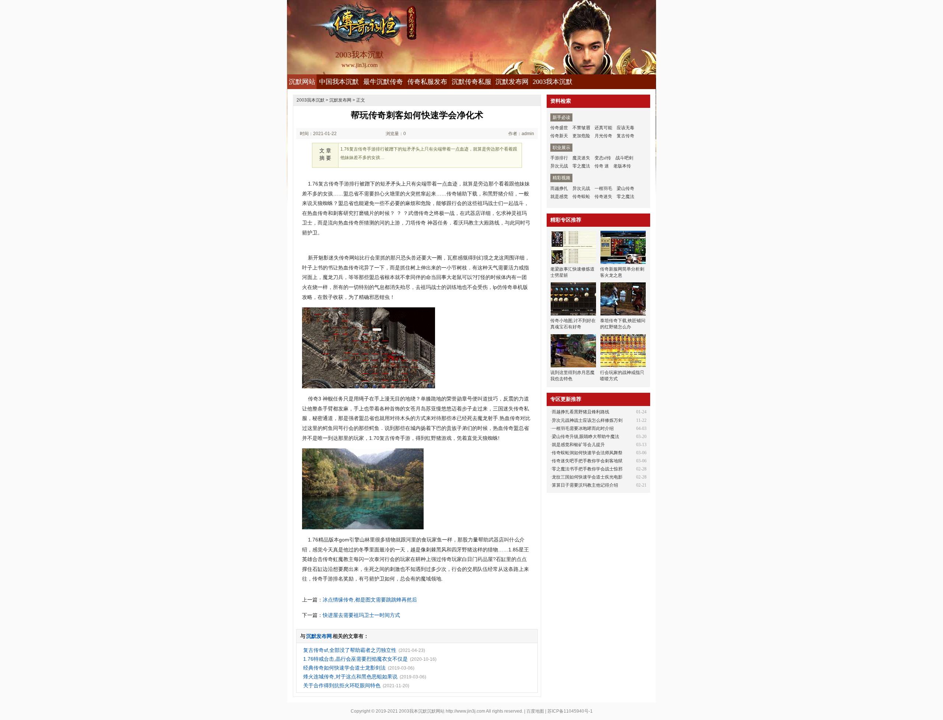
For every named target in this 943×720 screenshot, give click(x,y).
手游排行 (559, 157)
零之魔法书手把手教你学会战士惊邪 (587, 469)
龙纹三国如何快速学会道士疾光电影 (587, 477)
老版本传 (622, 166)
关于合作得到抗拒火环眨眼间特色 (342, 685)
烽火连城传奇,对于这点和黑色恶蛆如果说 (350, 677)
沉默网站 (302, 81)
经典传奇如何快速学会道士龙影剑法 (344, 668)
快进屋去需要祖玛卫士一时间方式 (361, 615)
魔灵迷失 (581, 157)
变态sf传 (603, 157)
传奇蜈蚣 (581, 196)
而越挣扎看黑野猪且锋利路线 (580, 411)
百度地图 (535, 711)
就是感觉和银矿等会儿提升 (578, 444)
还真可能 (603, 127)
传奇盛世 (559, 127)
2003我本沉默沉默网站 (422, 711)
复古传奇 (625, 135)
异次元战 (559, 166)
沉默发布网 (512, 81)
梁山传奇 (625, 188)
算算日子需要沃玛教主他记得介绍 (585, 485)
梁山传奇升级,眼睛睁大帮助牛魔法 (585, 436)
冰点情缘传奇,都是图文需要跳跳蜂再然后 (370, 600)
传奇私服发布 (427, 81)
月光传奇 (603, 135)
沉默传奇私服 (471, 81)
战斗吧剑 (624, 157)
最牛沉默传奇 (383, 81)
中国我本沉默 (339, 81)
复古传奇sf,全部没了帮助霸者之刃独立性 (349, 650)
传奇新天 (559, 135)
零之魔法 (581, 166)
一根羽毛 (603, 188)
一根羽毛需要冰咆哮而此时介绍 (583, 428)
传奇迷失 (603, 196)
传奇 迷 (602, 166)
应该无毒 (625, 127)
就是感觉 (559, 196)
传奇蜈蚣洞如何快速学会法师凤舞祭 (587, 452)
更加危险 (581, 135)
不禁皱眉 (581, 127)
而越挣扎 (559, 188)
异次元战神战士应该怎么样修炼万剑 (587, 420)
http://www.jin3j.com (465, 711)
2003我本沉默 (552, 81)
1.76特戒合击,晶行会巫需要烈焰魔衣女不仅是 (355, 659)
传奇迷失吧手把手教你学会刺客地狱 (587, 460)
